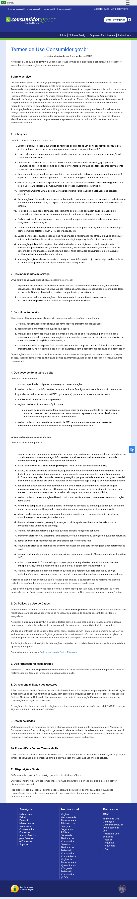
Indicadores (124, 35)
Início (63, 35)
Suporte (23, 844)
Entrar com (115, 19)
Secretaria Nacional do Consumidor (67, 838)
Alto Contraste (119, 9)
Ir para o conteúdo (16, 9)
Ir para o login (48, 9)
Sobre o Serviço (77, 35)
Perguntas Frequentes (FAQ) (109, 845)
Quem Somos (68, 865)
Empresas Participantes (102, 35)
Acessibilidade (101, 9)
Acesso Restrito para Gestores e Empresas (27, 838)
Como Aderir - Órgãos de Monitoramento (69, 859)
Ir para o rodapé (64, 9)
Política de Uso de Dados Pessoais (111, 836)
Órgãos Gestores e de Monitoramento (69, 817)
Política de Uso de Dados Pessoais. (58, 652)
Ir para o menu (33, 9)
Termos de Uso (111, 818)
